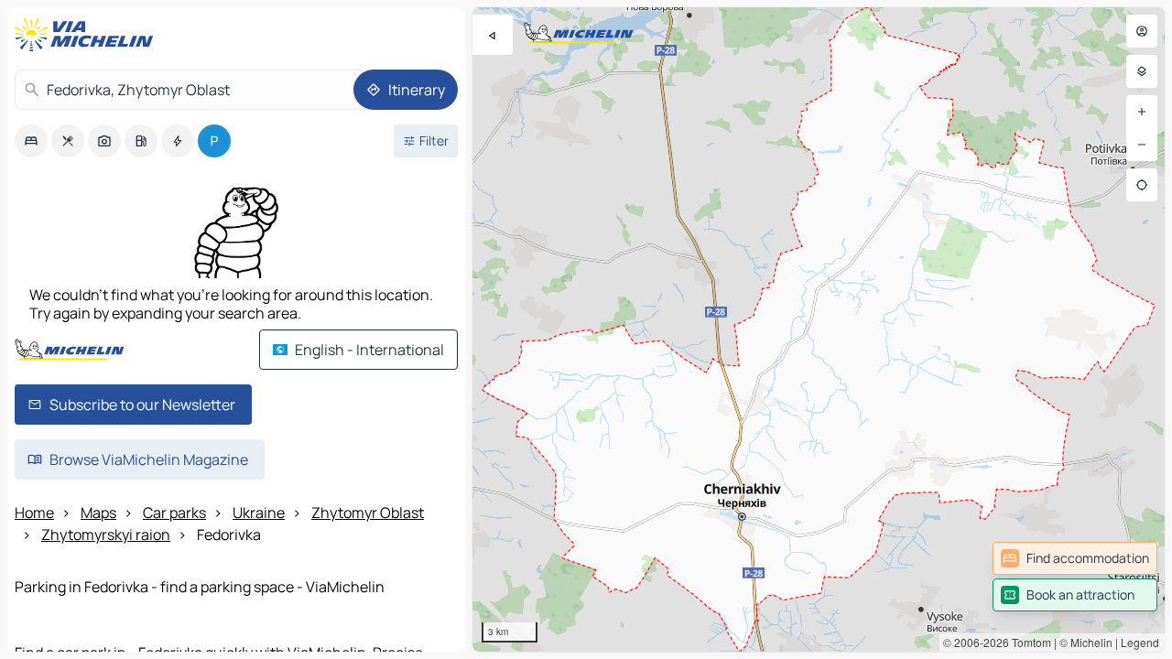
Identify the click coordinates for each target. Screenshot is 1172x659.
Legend (1140, 642)
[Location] (1141, 184)
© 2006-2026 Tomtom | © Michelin (1027, 642)
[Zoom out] (1141, 144)
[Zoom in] (1141, 111)
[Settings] (1141, 71)
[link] (1075, 558)
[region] (818, 329)
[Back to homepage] (88, 35)
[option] (31, 140)
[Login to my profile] (1141, 31)
